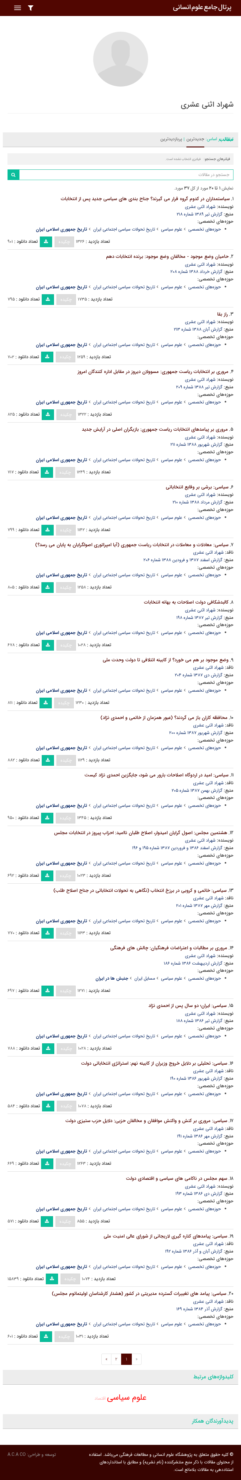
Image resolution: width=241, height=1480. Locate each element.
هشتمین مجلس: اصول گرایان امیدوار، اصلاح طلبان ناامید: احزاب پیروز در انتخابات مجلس (140, 833)
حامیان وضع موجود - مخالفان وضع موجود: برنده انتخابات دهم (167, 256)
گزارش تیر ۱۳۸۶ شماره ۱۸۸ (199, 1020)
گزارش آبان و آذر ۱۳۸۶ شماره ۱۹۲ (193, 1251)
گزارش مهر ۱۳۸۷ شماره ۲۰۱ (199, 905)
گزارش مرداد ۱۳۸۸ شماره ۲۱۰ (197, 502)
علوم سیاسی (171, 229)
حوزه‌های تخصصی (204, 229)
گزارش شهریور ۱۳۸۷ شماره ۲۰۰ (195, 732)
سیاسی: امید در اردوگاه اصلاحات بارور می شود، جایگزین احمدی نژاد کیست (156, 775)
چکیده (64, 241)
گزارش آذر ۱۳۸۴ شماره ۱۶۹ (199, 1309)
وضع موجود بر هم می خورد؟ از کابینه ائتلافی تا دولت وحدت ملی (165, 660)
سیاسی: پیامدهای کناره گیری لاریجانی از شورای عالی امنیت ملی (165, 1236)
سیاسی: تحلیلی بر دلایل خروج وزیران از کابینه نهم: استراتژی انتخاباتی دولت (154, 1063)
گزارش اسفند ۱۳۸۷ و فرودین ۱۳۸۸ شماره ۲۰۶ (182, 559)
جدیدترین (195, 139)
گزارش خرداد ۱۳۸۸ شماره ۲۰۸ (196, 271)
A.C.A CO (17, 1454)
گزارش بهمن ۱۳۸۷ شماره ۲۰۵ (197, 790)
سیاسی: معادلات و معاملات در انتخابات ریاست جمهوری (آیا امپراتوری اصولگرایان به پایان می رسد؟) (131, 545)
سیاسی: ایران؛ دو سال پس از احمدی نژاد (187, 1005)
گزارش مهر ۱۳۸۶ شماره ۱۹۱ (199, 1136)
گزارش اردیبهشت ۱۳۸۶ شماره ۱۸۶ (193, 963)
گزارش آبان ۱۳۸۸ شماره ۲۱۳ (198, 329)
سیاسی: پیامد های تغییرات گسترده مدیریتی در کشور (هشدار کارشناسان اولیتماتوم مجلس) (139, 1293)
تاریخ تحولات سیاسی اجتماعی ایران (124, 229)
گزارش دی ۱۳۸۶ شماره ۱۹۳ (198, 1193)
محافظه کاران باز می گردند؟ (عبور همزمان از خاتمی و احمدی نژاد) (164, 717)
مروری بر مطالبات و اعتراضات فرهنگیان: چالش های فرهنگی (168, 948)
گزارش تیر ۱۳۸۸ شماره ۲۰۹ (199, 387)
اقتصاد (100, 1398)
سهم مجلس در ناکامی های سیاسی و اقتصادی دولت (176, 1178)
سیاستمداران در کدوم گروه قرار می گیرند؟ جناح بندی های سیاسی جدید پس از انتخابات (145, 199)
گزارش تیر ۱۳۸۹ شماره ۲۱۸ (199, 214)
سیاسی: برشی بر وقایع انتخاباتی (197, 487)
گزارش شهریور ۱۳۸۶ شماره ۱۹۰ (196, 1078)
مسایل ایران (144, 978)
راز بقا (222, 314)
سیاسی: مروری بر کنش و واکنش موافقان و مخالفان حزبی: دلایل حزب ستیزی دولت (146, 1121)
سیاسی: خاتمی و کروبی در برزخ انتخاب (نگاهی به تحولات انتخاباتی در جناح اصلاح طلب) (140, 890)
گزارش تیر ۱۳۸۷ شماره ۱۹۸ (199, 617)
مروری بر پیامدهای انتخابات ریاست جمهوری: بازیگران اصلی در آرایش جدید (155, 429)
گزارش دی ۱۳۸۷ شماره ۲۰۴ (198, 675)
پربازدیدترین (171, 139)
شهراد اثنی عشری (200, 206)
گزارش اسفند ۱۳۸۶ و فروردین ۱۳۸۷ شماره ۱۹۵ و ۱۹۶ (177, 847)
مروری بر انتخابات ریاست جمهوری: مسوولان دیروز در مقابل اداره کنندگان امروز (153, 371)
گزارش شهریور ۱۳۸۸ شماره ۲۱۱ (196, 444)
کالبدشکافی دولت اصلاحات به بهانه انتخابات (186, 602)
